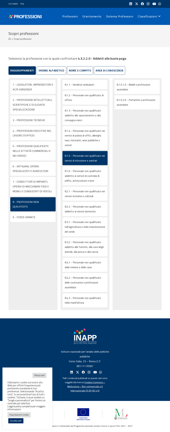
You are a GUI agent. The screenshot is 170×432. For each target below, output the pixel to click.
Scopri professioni (22, 39)
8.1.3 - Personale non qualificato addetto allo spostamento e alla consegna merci (83, 115)
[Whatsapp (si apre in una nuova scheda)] (100, 372)
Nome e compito (80, 70)
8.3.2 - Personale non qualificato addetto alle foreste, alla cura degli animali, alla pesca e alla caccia (84, 247)
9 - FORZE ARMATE (24, 217)
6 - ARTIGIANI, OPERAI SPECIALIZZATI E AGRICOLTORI (30, 168)
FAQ (22, 3)
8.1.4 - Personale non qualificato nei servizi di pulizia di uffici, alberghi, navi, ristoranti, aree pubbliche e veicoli (85, 138)
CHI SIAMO (13, 3)
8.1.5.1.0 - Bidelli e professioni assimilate (133, 87)
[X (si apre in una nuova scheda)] (136, 4)
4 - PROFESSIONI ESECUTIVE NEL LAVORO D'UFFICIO (32, 133)
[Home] (9, 39)
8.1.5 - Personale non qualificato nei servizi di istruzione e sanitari (85, 158)
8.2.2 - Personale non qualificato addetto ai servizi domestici (83, 209)
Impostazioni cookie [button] (19, 414)
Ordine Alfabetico (51, 70)
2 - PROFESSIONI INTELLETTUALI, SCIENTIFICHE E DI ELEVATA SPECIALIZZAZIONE (32, 104)
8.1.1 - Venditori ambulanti (79, 85)
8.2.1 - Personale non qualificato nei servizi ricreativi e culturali (85, 193)
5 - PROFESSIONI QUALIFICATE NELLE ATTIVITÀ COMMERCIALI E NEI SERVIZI (32, 151)
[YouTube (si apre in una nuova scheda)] (154, 4)
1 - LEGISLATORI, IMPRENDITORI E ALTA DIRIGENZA (33, 87)
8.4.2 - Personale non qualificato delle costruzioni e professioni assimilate (83, 282)
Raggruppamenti (22, 70)
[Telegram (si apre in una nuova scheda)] (159, 4)
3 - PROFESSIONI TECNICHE (29, 120)
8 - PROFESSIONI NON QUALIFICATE (26, 204)
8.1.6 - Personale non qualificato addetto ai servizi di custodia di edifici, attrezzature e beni (83, 176)
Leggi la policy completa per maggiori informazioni (26, 407)
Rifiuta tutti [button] (39, 375)
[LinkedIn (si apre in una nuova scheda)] (130, 4)
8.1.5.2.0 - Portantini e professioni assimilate (136, 102)
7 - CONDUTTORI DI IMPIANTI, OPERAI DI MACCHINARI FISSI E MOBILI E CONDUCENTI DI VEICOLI (32, 186)
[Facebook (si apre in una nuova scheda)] (142, 4)
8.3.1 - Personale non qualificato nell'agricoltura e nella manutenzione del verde (85, 227)
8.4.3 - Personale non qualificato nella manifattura (83, 300)
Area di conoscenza (109, 70)
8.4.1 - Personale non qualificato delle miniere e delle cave (83, 264)
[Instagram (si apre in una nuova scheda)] (148, 4)
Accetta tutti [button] (15, 420)
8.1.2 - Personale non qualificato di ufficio (84, 97)
